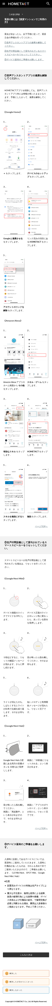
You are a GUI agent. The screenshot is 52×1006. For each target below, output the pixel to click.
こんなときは (14, 14)
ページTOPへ (41, 526)
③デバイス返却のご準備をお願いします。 (24, 59)
